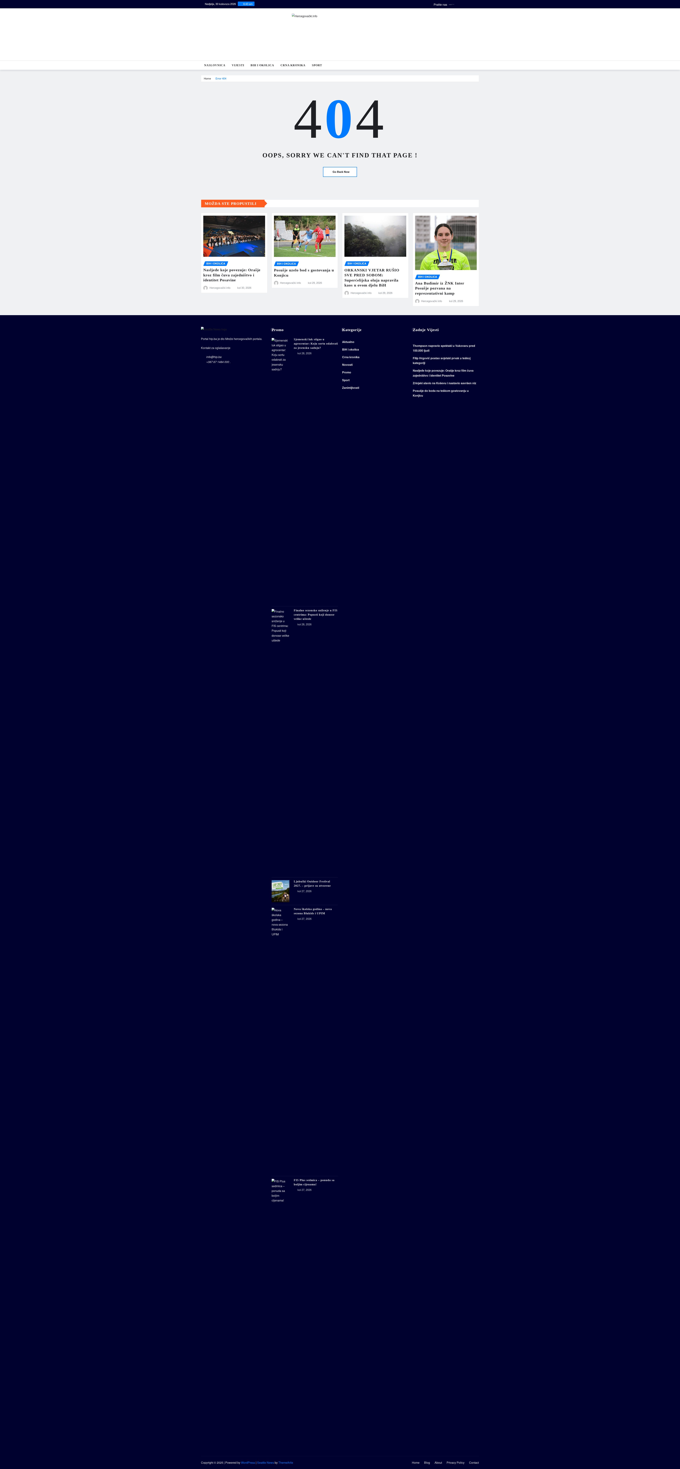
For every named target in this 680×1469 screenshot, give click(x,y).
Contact (474, 1463)
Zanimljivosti (350, 388)
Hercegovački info (219, 287)
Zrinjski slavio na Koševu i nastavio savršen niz (444, 383)
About (438, 1463)
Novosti (347, 365)
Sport (317, 65)
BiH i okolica (262, 65)
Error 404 (221, 78)
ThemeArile (285, 1463)
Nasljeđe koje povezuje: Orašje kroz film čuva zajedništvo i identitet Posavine (231, 275)
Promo (346, 372)
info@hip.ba (214, 357)
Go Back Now (341, 172)
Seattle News (265, 1463)
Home (207, 78)
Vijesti (238, 65)
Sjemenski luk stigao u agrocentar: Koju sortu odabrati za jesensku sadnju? (316, 343)
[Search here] (478, 65)
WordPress (248, 1463)
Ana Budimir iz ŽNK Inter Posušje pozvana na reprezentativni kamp (439, 288)
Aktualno (348, 342)
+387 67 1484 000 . (218, 362)
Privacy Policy (455, 1463)
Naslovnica (214, 65)
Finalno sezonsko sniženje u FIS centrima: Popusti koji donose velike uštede (316, 614)
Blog (427, 1463)
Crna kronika (292, 65)
